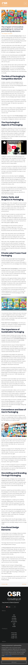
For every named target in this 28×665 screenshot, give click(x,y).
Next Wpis (24, 584)
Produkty (14, 616)
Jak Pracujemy (14, 621)
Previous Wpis (4, 584)
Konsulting (14, 618)
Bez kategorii (4, 33)
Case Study (14, 619)
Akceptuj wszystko (14, 658)
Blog (14, 624)
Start (14, 615)
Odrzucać (14, 662)
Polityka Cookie (8, 655)
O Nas (14, 623)
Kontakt (14, 626)
